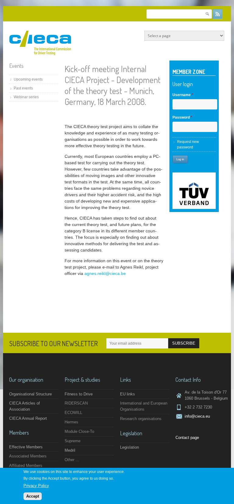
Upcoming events (28, 79)
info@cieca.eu (197, 416)
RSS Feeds (217, 14)
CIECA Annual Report (28, 418)
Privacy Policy (36, 485)
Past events (23, 88)
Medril (70, 450)
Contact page (187, 437)
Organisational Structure (30, 394)
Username (182, 95)
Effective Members (26, 447)
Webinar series (26, 97)
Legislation (129, 447)
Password (182, 117)
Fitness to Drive (79, 394)
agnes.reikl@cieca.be (105, 273)
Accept (32, 496)
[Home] (40, 53)
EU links (127, 394)
